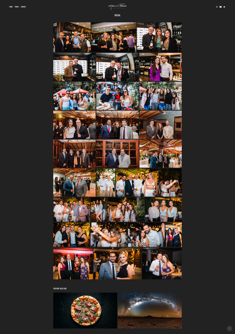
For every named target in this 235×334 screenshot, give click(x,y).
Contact (23, 7)
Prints (17, 7)
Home (11, 7)
